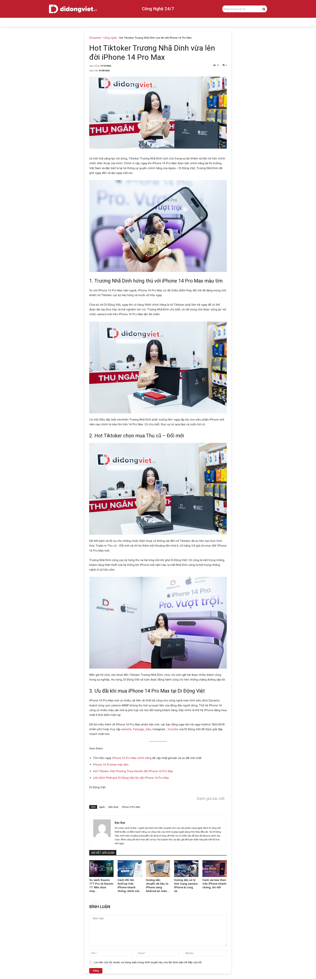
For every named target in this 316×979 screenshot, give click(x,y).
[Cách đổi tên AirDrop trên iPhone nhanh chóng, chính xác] (130, 868)
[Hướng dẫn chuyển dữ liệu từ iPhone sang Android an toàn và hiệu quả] (158, 868)
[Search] (264, 8)
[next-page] (97, 901)
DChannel (95, 37)
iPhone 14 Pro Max (131, 806)
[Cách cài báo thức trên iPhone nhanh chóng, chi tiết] (214, 868)
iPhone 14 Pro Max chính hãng (131, 758)
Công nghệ (109, 37)
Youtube (173, 729)
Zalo (148, 729)
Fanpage (138, 729)
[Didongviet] (73, 9)
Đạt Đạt (120, 822)
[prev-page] (91, 901)
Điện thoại (113, 806)
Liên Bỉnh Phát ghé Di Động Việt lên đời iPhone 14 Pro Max (131, 777)
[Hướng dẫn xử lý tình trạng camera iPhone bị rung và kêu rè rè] (186, 868)
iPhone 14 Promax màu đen (111, 764)
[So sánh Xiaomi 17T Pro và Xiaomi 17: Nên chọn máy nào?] (101, 868)
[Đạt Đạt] (102, 832)
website (126, 729)
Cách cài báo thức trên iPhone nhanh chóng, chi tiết (214, 883)
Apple (102, 806)
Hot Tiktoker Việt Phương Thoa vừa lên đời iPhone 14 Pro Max (133, 771)
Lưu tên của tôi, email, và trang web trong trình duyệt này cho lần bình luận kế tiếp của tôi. (148, 962)
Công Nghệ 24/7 (158, 8)
